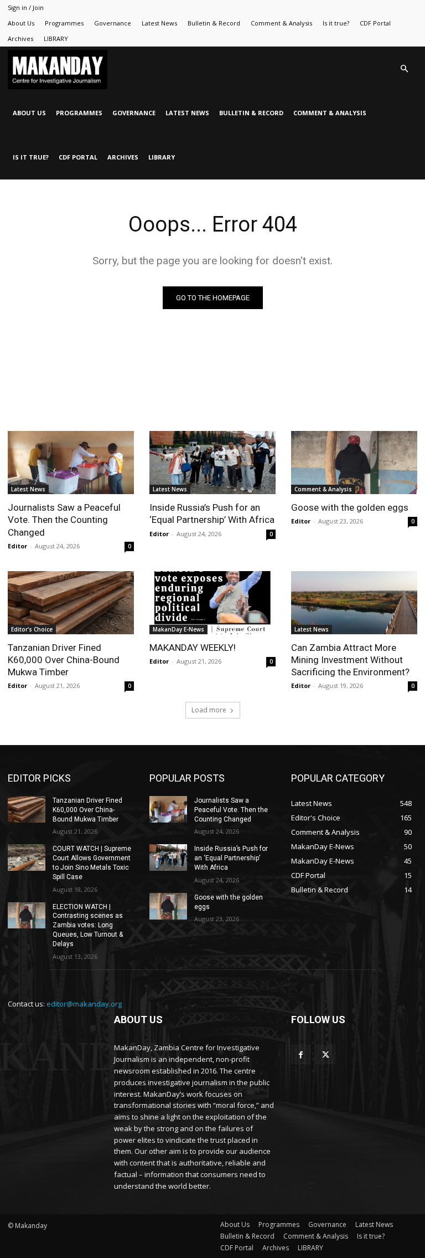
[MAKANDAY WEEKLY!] (212, 602)
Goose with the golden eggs (349, 507)
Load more (208, 710)
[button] (404, 69)
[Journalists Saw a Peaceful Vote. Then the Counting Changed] (71, 462)
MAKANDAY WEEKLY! (192, 647)
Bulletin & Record (214, 23)
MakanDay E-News (178, 629)
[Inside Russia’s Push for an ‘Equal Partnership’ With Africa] (212, 462)
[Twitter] (325, 1054)
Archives (20, 38)
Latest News (159, 23)
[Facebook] (300, 1054)
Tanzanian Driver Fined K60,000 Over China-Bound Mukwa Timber (64, 659)
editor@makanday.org (84, 1004)
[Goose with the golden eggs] (354, 462)
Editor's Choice (32, 629)
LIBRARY (56, 38)
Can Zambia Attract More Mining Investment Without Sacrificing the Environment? (350, 659)
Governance (112, 23)
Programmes (64, 23)
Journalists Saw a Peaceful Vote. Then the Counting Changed (64, 519)
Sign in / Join (26, 7)
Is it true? (336, 23)
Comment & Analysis (281, 23)
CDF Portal (375, 23)
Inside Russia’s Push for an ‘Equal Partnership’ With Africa (211, 513)
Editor (17, 546)
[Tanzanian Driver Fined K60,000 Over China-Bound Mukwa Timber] (71, 602)
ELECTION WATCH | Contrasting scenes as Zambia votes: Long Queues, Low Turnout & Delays (88, 925)
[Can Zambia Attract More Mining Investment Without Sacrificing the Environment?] (354, 602)
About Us (21, 23)
